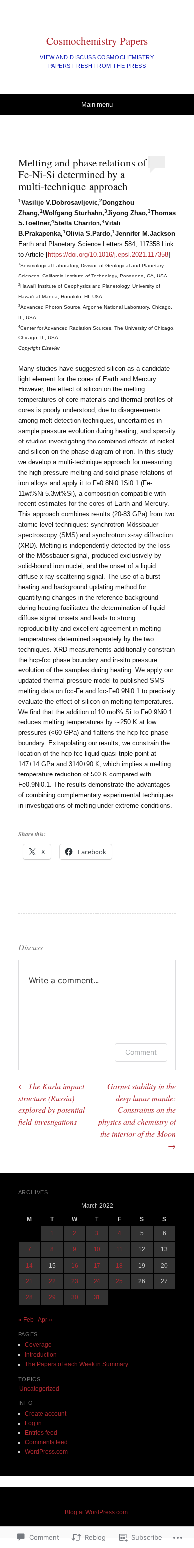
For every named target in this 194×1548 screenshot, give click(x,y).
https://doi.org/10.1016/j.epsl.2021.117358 (108, 254)
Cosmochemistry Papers (97, 41)
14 (29, 1265)
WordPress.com (46, 1451)
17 (97, 1265)
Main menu (97, 104)
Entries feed (41, 1432)
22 (52, 1281)
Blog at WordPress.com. (97, 1512)
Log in (33, 1423)
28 (29, 1297)
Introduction (41, 1354)
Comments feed (46, 1442)
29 (52, 1297)
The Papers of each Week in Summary (76, 1364)
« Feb (26, 1319)
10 (97, 1249)
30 (74, 1297)
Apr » (45, 1319)
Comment (141, 1052)
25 (119, 1281)
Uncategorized (39, 1388)
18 (119, 1265)
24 (97, 1281)
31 (97, 1297)
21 (29, 1281)
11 (119, 1249)
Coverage (38, 1344)
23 (74, 1281)
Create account (45, 1413)
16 (74, 1265)
